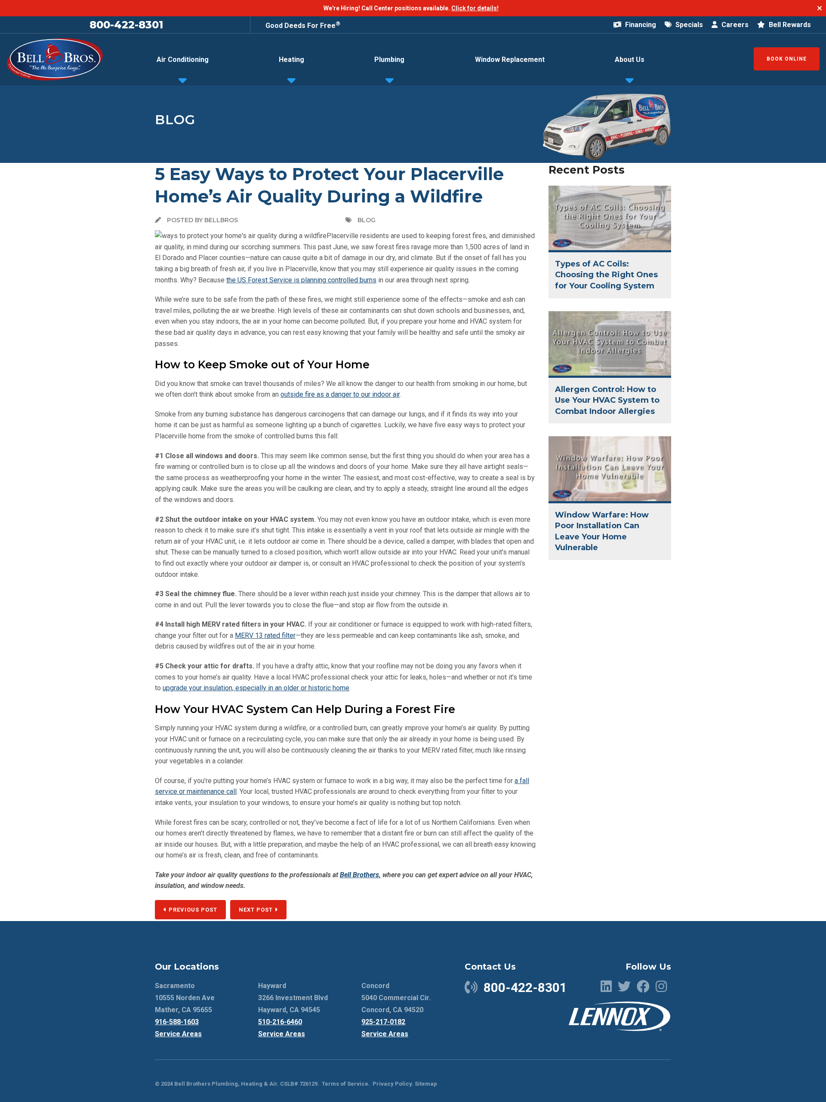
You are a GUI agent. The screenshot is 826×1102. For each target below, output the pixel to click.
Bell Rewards (789, 25)
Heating (291, 59)
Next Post (256, 909)
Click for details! (475, 8)
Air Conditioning (183, 59)
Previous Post (192, 909)
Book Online (787, 59)
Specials (688, 25)
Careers (734, 25)
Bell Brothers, (360, 875)
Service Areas (178, 1034)
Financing (639, 25)
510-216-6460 (280, 1022)
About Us (629, 59)
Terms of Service (345, 1084)
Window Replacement (510, 59)
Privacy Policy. (393, 1084)
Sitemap (426, 1084)
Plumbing (389, 59)
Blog (175, 120)
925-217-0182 (383, 1022)
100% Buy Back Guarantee (307, 24)
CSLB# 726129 (298, 1084)
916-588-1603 (177, 1022)
